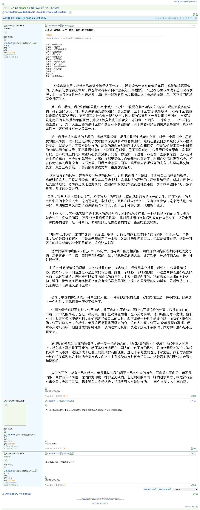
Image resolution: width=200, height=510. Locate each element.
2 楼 (64, 485)
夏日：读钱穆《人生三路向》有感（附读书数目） (50, 12)
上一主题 (186, 18)
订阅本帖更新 (54, 8)
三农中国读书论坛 (11, 12)
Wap (193, 507)
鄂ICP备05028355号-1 (100, 503)
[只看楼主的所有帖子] (73, 26)
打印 (155, 18)
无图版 (176, 2)
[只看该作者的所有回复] (73, 401)
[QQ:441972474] (36, 43)
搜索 (32, 8)
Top (197, 507)
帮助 (47, 8)
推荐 (28, 8)
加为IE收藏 (162, 18)
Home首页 (193, 2)
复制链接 (170, 18)
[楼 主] (65, 396)
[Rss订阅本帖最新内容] (70, 12)
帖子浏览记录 (149, 489)
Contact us (187, 507)
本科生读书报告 (25, 12)
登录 (12, 8)
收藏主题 (178, 18)
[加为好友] (30, 43)
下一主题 (193, 18)
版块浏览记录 (164, 489)
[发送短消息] (21, 43)
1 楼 (64, 449)
